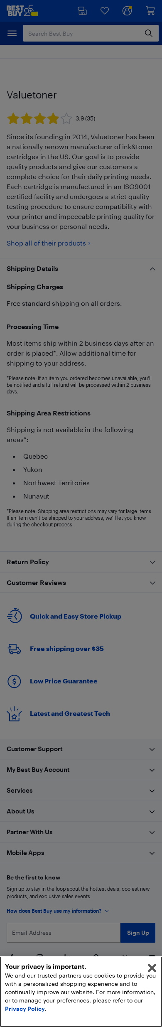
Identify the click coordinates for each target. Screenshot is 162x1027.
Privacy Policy (25, 1008)
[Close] (152, 968)
